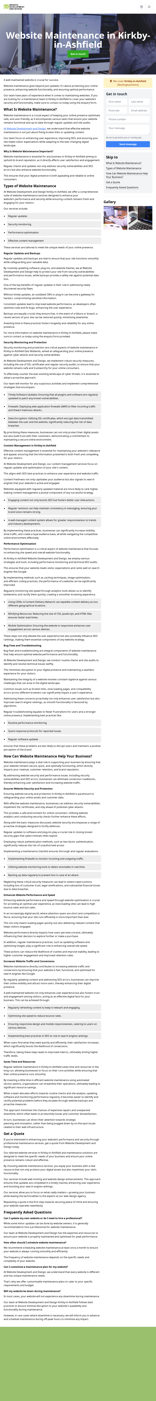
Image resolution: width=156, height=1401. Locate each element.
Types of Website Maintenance (123, 168)
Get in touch (78, 54)
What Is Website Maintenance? (123, 163)
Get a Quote (113, 182)
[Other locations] (141, 7)
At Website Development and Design (25, 128)
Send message (128, 144)
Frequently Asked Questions (122, 187)
